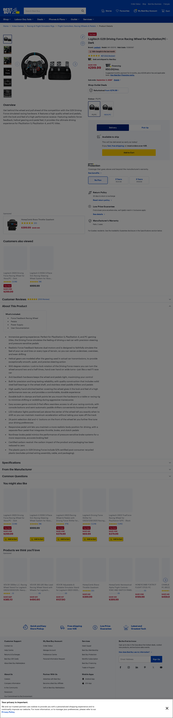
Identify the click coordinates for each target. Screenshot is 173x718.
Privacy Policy (8, 712)
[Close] (167, 708)
